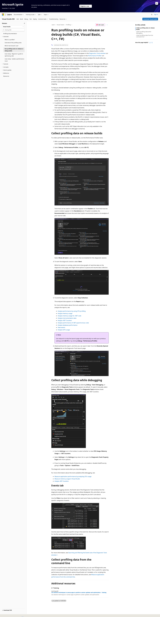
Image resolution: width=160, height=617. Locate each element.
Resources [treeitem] (6, 76)
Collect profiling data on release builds (145, 28)
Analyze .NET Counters (65, 320)
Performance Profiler (94, 56)
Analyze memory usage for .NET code (69, 316)
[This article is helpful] (150, 43)
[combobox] (13, 26)
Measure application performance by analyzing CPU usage (72, 476)
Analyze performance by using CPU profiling (72, 311)
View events (61, 327)
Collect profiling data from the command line (144, 36)
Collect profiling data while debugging (143, 32)
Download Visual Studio (150, 19)
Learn (53, 25)
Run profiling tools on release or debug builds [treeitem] (14, 50)
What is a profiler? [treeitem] (10, 39)
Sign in (156, 14)
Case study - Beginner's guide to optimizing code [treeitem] (14, 55)
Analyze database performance (67, 325)
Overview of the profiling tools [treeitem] (13, 42)
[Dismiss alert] (156, 3)
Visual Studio (60, 25)
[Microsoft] (3, 15)
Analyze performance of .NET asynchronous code (73, 323)
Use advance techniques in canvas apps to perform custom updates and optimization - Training (78, 592)
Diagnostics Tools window (97, 53)
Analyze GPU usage (64, 330)
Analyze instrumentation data (67, 318)
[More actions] (107, 25)
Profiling (68, 25)
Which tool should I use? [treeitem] (11, 46)
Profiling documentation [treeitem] (10, 33)
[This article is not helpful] (152, 43)
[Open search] (151, 14)
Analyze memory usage (65, 313)
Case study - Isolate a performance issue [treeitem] (14, 60)
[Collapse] (24, 23)
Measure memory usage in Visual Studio (67, 479)
